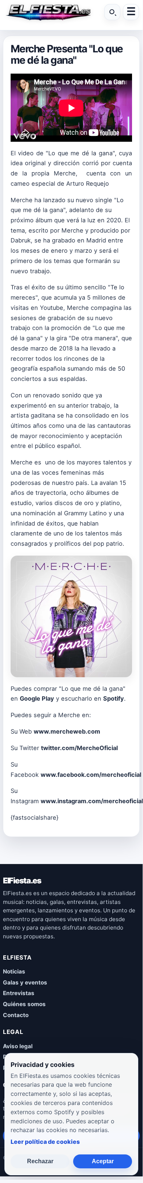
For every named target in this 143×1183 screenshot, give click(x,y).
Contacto (16, 1015)
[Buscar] (112, 12)
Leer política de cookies (45, 1141)
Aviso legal (18, 1046)
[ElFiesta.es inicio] (48, 12)
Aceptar (103, 1161)
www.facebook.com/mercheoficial (91, 774)
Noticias (14, 971)
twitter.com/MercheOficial (79, 748)
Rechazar (40, 1161)
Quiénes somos (24, 1004)
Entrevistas (18, 993)
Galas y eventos (25, 982)
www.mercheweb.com (67, 731)
